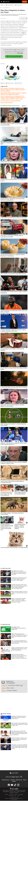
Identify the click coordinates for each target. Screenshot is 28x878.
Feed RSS (24, 779)
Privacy (16, 794)
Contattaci (12, 779)
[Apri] (1, 1)
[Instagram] (18, 785)
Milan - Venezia (10, 688)
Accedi (24, 1)
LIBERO (3, 790)
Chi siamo (6, 794)
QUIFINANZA (23, 791)
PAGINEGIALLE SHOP (18, 790)
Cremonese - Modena (12, 690)
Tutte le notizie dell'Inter (7, 102)
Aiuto (18, 795)
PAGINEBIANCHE (6, 791)
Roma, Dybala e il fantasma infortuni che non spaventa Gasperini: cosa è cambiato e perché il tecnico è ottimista (13, 90)
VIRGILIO (7, 790)
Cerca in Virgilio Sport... (13, 777)
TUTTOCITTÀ (11, 791)
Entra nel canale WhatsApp (15, 56)
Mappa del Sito (19, 779)
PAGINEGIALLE (11, 790)
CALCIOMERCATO (6, 7)
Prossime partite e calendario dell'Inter (11, 100)
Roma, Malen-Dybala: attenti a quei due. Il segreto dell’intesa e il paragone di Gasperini (13, 93)
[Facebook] (9, 785)
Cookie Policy (20, 794)
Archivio (14, 781)
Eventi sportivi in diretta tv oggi (15, 685)
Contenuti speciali (6, 779)
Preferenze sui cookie (12, 795)
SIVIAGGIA (18, 791)
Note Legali (11, 794)
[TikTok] (15, 785)
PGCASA (24, 790)
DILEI (15, 791)
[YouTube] (12, 785)
